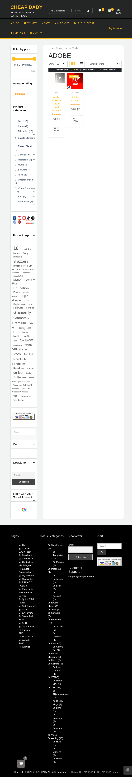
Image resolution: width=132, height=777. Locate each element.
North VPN (17, 345)
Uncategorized (25, 179)
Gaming (22, 154)
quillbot (18, 372)
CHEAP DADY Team (107, 772)
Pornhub (28, 354)
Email (71, 544)
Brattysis (17, 256)
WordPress (23, 201)
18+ (20, 121)
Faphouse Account (22, 304)
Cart (24, 545)
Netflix (17, 336)
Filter (17, 65)
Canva (21, 126)
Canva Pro (26, 273)
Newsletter (27, 579)
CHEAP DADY (26, 7)
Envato (16, 292)
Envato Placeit (25, 146)
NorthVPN (27, 340)
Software (75, 92)
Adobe (27, 249)
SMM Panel (28, 626)
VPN (20, 196)
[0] (21, 764)
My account (28, 575)
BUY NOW (56, 129)
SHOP (25, 623)
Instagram (23, 159)
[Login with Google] (24, 509)
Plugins (60, 562)
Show (51, 63)
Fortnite (30, 307)
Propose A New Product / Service (26, 592)
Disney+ (18, 279)
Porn (17, 354)
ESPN (26, 301)
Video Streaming (26, 188)
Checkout (27, 555)
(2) (22, 94)
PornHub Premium (19, 361)
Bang (25, 253)
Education (23, 131)
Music (21, 164)
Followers (18, 307)
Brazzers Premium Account (22, 267)
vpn (16, 395)
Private (30, 368)
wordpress (26, 396)
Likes (16, 332)
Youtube (18, 400)
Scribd (28, 373)
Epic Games (20, 298)
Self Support (28, 606)
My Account (116, 28)
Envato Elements (26, 138)
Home (51, 48)
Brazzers (20, 261)
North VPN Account (22, 347)
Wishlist (26, 646)
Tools (56, 92)
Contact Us (27, 558)
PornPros (18, 368)
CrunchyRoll (18, 276)
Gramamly (22, 312)
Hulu (58, 741)
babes (16, 253)
